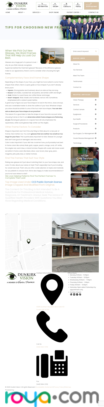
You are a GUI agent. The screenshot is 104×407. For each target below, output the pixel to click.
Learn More (81, 163)
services (76, 105)
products (76, 129)
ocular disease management (83, 138)
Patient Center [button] (73, 12)
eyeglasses (77, 114)
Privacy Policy (59, 387)
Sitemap (68, 387)
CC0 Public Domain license (47, 182)
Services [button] (36, 12)
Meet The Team (78, 76)
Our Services (77, 70)
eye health (77, 119)
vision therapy (78, 100)
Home (8, 12)
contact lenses (78, 109)
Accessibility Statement (44, 387)
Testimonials (77, 81)
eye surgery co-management (83, 133)
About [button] (20, 12)
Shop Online (54, 12)
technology (77, 143)
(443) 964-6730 (42, 347)
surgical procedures (80, 124)
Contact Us (93, 12)
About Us (76, 64)
